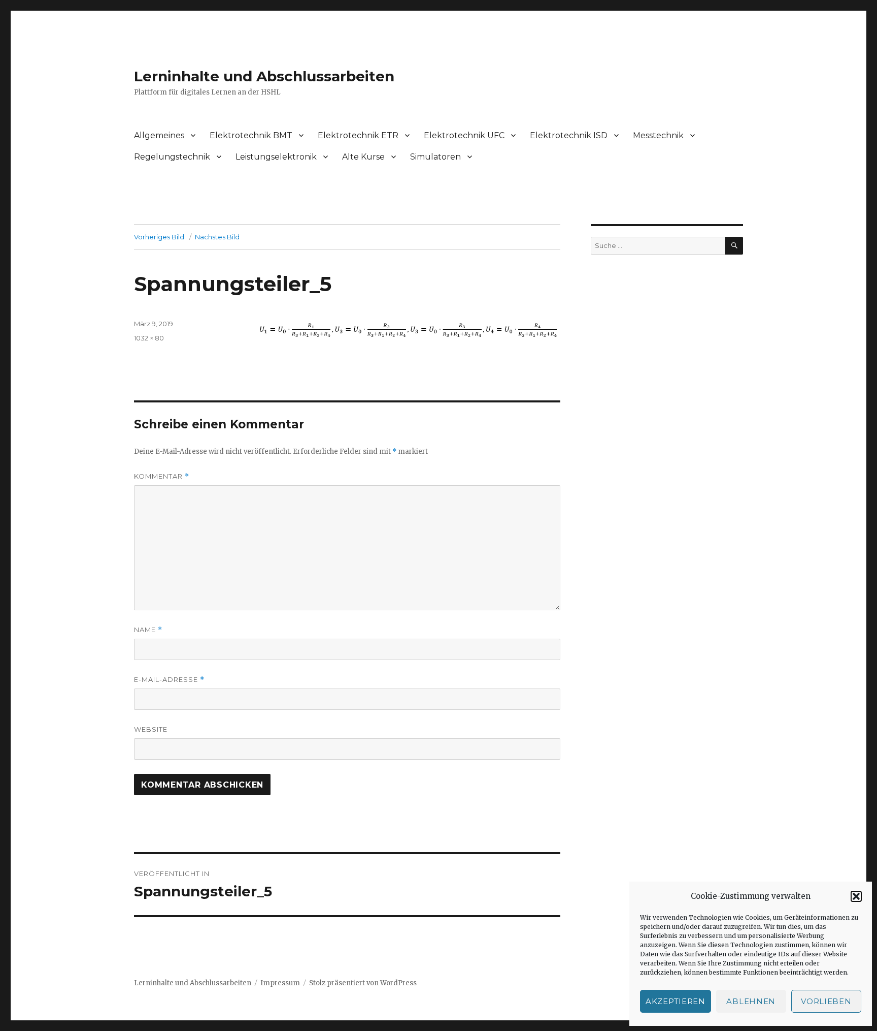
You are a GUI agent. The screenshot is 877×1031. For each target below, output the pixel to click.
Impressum (280, 983)
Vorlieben (826, 1001)
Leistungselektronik (276, 157)
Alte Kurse (363, 157)
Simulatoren (435, 157)
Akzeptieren (675, 1001)
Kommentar (161, 476)
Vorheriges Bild (159, 237)
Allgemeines (159, 135)
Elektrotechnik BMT (251, 135)
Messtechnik (658, 135)
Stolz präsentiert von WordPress (363, 983)
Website (150, 729)
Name (148, 630)
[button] (856, 896)
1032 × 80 (149, 338)
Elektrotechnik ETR (358, 135)
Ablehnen (750, 1001)
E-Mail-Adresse (169, 679)
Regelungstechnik (172, 157)
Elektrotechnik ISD (569, 135)
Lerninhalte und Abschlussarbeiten (264, 76)
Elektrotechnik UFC (464, 135)
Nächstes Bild (217, 237)
